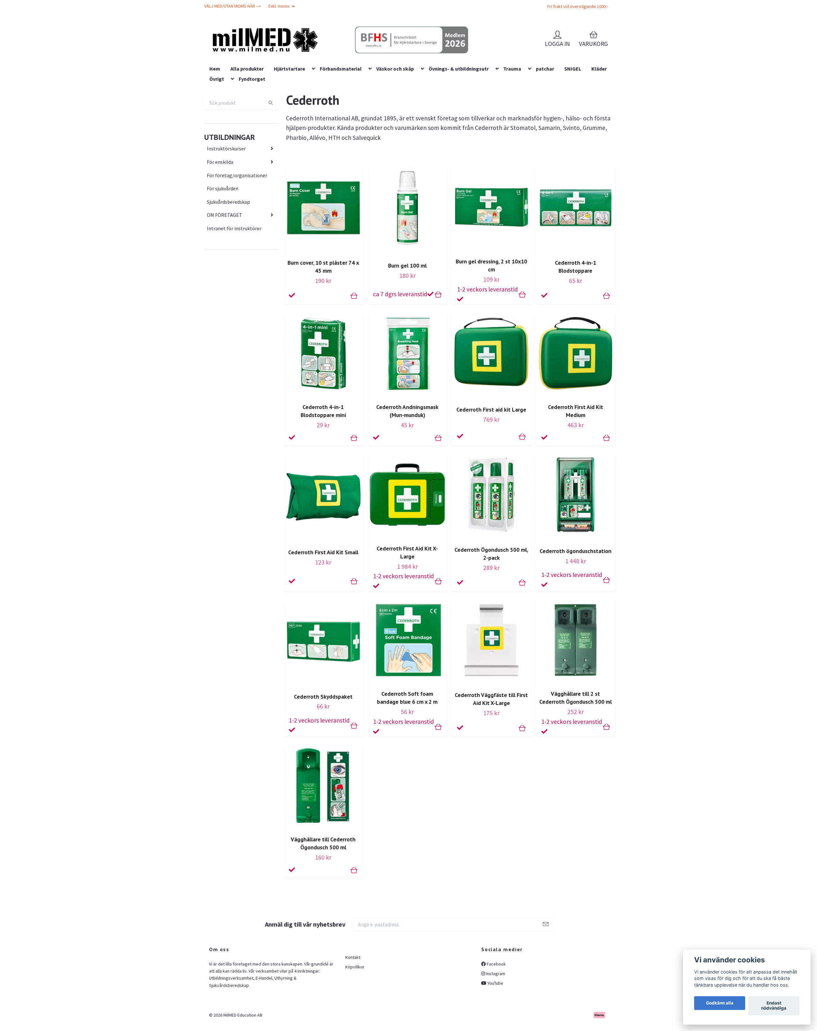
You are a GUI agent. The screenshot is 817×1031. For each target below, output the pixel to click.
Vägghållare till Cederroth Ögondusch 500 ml (323, 884)
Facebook (496, 1005)
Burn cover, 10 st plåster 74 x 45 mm (323, 307)
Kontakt (352, 998)
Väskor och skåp (395, 109)
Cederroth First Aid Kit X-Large (407, 593)
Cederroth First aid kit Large (491, 450)
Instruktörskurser (226, 189)
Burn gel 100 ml (407, 306)
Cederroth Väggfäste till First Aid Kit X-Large (491, 740)
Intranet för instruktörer (234, 269)
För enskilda (220, 203)
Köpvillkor (354, 1008)
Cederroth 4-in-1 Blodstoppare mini (323, 451)
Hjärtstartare (289, 109)
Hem (214, 109)
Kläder (599, 109)
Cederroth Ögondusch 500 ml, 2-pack (491, 594)
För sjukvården (222, 229)
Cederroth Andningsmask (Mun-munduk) (407, 451)
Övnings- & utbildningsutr (459, 109)
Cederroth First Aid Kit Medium (575, 451)
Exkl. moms (279, 6)
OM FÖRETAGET (224, 256)
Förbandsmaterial (341, 109)
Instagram (495, 1014)
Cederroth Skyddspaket (323, 737)
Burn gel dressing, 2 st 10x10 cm (491, 306)
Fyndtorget (252, 120)
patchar (545, 109)
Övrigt (216, 120)
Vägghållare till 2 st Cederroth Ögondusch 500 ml (575, 739)
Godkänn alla (719, 1003)
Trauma (512, 109)
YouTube (494, 1024)
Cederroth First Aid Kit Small (323, 593)
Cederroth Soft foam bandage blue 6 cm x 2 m (407, 739)
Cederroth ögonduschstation (575, 591)
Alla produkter (247, 109)
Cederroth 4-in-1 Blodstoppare (575, 307)
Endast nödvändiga (773, 1006)
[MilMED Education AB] (298, 51)
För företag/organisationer (237, 216)
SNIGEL (572, 109)
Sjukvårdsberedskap (228, 242)
